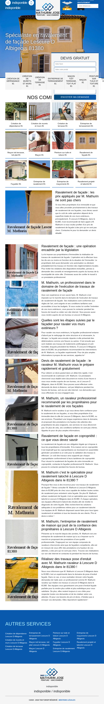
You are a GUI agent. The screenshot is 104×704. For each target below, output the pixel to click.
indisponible (19, 2)
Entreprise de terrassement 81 (55, 81)
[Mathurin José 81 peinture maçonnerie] (52, 674)
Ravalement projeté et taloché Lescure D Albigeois (86, 645)
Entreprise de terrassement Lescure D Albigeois (39, 636)
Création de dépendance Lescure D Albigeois (16, 634)
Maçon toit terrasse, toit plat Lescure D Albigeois (39, 643)
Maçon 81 (82, 81)
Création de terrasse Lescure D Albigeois (14, 647)
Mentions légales (67, 700)
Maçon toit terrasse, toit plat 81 (71, 81)
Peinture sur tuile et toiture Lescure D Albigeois (61, 636)
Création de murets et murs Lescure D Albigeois (16, 641)
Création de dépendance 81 (13, 81)
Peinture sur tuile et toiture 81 (94, 81)
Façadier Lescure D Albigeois (61, 643)
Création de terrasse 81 (40, 81)
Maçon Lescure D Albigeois (36, 649)
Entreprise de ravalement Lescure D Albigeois (64, 649)
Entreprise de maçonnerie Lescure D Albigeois (86, 636)
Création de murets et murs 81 (27, 81)
